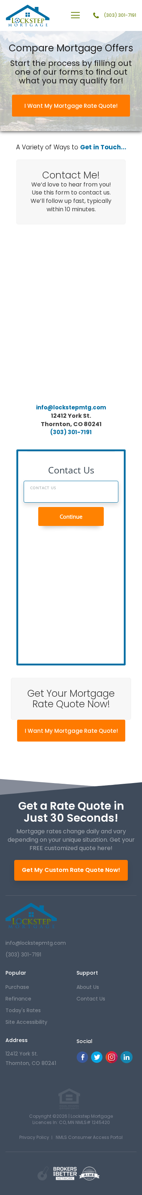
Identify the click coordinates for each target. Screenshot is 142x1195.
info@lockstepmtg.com (71, 407)
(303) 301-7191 (120, 15)
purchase (17, 987)
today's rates (23, 1010)
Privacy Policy (34, 1137)
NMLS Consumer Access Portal (89, 1137)
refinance (18, 998)
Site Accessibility (26, 1022)
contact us (90, 998)
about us (87, 987)
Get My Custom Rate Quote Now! (71, 870)
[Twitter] (97, 1061)
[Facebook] (82, 1061)
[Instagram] (112, 1061)
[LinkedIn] (127, 1061)
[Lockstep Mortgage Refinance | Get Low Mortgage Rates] (31, 915)
